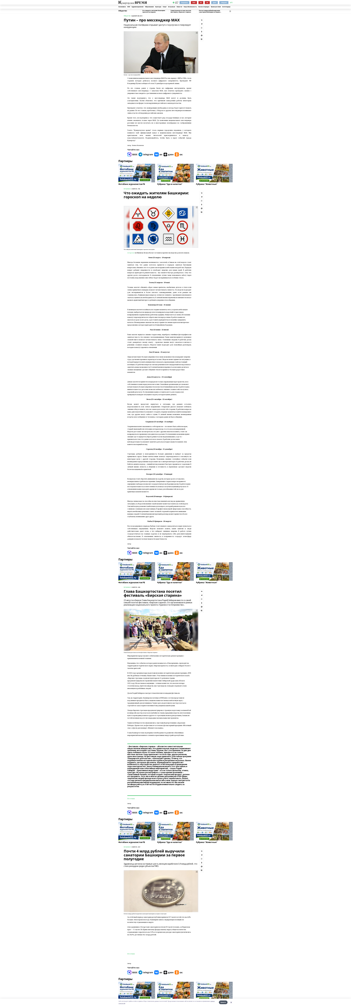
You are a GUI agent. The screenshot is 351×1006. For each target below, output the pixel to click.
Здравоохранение (138, 7)
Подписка (184, 2)
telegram (224, 2)
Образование (149, 7)
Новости (179, 7)
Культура (158, 7)
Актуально (171, 7)
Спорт (165, 7)
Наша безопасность (190, 7)
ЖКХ (128, 7)
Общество (122, 11)
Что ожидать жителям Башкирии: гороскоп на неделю (153, 11)
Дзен (214, 2)
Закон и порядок (203, 7)
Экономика (122, 7)
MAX (194, 2)
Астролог (131, 253)
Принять (223, 1002)
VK (201, 2)
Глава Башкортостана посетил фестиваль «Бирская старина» (181, 11)
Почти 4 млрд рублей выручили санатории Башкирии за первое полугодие (209, 11)
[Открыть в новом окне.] (132, 154)
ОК (207, 2)
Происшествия (216, 7)
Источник (131, 798)
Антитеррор (226, 7)
